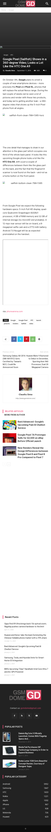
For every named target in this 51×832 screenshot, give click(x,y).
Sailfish (23, 323)
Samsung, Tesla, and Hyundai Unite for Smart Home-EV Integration (24, 659)
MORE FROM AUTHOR (14, 415)
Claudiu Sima (10, 70)
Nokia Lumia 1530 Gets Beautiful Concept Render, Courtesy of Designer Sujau (32, 763)
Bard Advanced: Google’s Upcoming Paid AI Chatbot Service (31, 424)
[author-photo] (25, 390)
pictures (7, 323)
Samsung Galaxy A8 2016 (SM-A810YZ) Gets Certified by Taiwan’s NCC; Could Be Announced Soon (14, 361)
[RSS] (22, 716)
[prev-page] (4, 464)
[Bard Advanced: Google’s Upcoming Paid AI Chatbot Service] (9, 425)
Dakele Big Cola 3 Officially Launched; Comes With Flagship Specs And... (32, 736)
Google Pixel (23, 320)
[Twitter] (20, 339)
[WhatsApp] (32, 339)
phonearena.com (15, 311)
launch (38, 320)
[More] (39, 339)
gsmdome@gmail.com (31, 708)
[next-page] (8, 464)
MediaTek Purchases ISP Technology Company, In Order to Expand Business (33, 750)
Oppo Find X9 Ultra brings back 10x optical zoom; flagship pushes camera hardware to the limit (25, 625)
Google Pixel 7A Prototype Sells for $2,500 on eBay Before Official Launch (32, 437)
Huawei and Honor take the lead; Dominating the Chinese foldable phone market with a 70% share (25, 636)
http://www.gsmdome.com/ (25, 398)
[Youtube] (36, 716)
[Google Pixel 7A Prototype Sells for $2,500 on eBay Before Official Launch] (9, 438)
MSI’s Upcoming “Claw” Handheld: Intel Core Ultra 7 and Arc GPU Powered (26, 670)
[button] (4, 3)
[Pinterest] (26, 339)
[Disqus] (25, 504)
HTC (11, 55)
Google (11, 10)
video (31, 323)
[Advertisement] (25, 29)
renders (15, 323)
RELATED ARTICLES (14, 411)
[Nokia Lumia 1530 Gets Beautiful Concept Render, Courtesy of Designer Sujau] (9, 764)
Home (3, 10)
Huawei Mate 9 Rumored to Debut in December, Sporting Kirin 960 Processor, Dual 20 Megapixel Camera (37, 361)
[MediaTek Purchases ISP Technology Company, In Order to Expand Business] (9, 750)
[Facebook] (14, 339)
